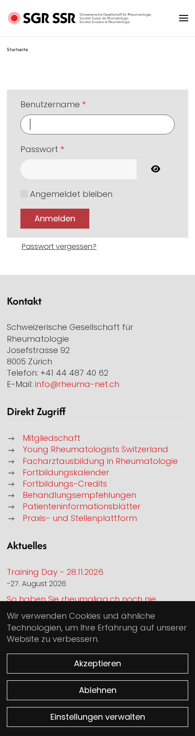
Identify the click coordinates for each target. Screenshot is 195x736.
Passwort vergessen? (59, 246)
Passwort (42, 149)
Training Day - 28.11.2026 (55, 572)
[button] (183, 18)
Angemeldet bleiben (71, 194)
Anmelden (54, 218)
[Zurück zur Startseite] (79, 18)
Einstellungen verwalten (97, 716)
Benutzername (53, 104)
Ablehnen (98, 690)
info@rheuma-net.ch (77, 384)
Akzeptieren (97, 663)
